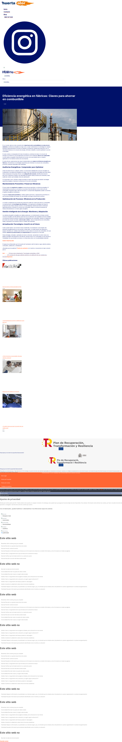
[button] (34, 79)
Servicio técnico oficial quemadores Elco (12, 286)
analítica (5, 528)
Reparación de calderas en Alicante (11, 391)
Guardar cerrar (4, 741)
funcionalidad (7, 524)
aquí (101, 489)
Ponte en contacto (22, 248)
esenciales (6, 520)
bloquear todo (7, 516)
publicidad (6, 532)
